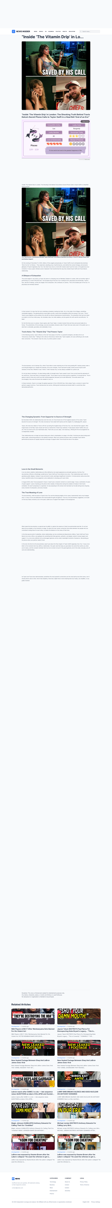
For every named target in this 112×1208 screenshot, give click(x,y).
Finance (52, 1193)
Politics (58, 31)
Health (65, 31)
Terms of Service (84, 1184)
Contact (67, 1184)
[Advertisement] (56, 14)
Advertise (67, 1190)
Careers (67, 1187)
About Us (67, 1182)
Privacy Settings (95, 1202)
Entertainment (53, 1190)
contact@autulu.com (17, 1187)
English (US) (86, 1202)
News (35, 31)
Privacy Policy (84, 1182)
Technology (53, 1182)
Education (72, 31)
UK (45, 31)
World (41, 31)
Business (51, 31)
